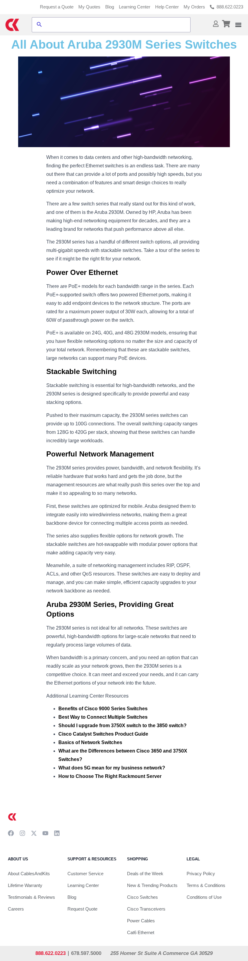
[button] (238, 25)
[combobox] (116, 24)
